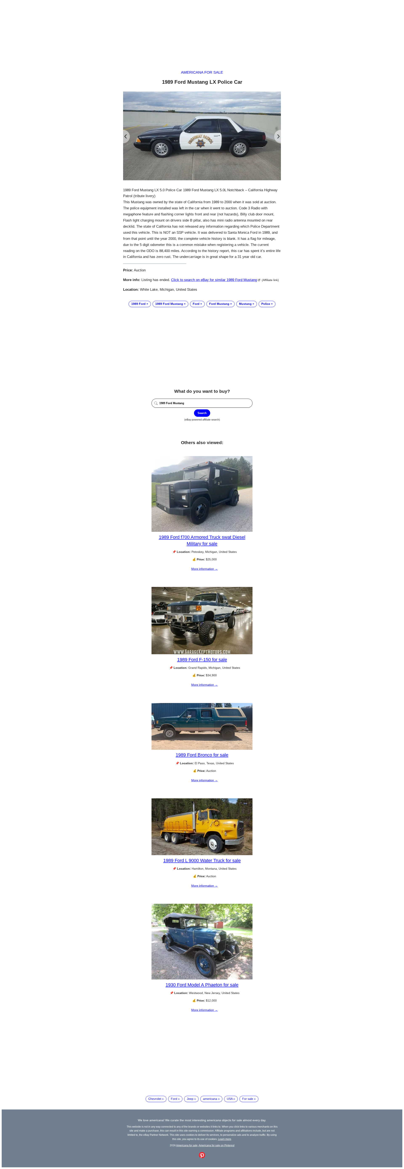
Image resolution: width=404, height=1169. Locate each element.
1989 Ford (138, 303)
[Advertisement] (202, 31)
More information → (204, 569)
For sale (247, 1098)
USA (230, 1098)
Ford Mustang (219, 303)
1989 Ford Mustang (169, 303)
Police (265, 303)
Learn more (224, 1139)
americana (210, 1098)
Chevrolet (154, 1098)
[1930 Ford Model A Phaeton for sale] (202, 978)
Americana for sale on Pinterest (216, 1145)
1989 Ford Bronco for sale (202, 755)
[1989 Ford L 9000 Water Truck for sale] (202, 854)
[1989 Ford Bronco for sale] (202, 748)
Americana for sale (202, 72)
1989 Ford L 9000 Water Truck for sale (202, 860)
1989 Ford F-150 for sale (202, 659)
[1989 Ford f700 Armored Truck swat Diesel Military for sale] (202, 530)
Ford (196, 303)
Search (202, 413)
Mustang (245, 303)
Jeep (190, 1098)
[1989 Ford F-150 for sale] (202, 653)
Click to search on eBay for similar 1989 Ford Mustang (214, 280)
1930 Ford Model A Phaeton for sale (202, 984)
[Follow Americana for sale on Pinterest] (202, 1157)
